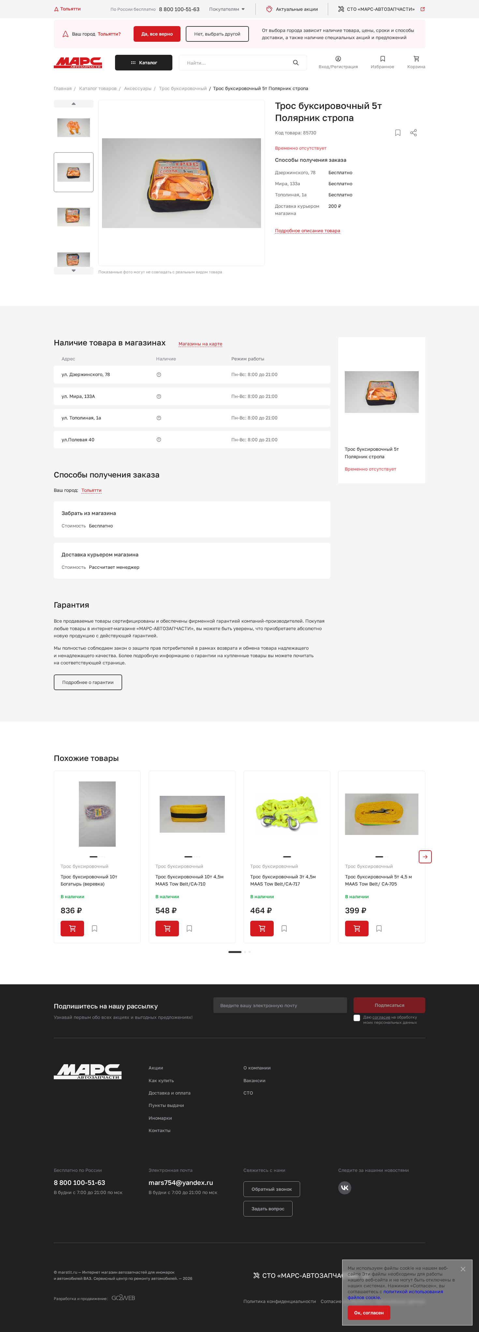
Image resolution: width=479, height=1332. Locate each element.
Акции (156, 1067)
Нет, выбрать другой (217, 34)
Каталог (148, 62)
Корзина (416, 66)
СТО (248, 1093)
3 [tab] (250, 952)
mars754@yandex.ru (181, 1182)
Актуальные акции (297, 9)
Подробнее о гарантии (88, 682)
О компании (257, 1067)
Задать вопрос (268, 1208)
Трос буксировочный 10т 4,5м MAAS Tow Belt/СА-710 (189, 880)
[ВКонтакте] (390, 140)
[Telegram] (380, 140)
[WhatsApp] (411, 140)
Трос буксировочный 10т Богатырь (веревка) (89, 880)
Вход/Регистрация (338, 66)
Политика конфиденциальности (279, 1301)
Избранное (382, 66)
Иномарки (160, 1118)
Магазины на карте (200, 343)
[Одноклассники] (401, 140)
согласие (381, 1017)
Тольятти (91, 490)
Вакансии (254, 1080)
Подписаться (389, 1005)
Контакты (159, 1130)
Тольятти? (109, 34)
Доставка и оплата (170, 1093)
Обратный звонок (272, 1189)
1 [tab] (234, 952)
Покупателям (224, 9)
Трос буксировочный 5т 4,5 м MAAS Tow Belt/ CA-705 (378, 880)
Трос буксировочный (85, 866)
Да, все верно (157, 34)
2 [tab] (245, 952)
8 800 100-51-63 (179, 9)
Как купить (161, 1080)
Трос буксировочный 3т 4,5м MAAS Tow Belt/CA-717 (283, 880)
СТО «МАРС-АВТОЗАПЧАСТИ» (381, 9)
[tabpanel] (97, 857)
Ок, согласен (369, 1312)
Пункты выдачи (166, 1105)
